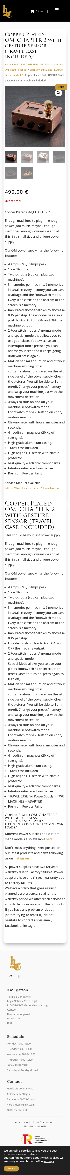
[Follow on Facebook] (19, 976)
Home (8, 64)
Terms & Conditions (19, 996)
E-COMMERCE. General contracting (27, 1005)
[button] (58, 92)
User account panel (18, 1014)
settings (49, 1161)
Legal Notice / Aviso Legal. (22, 1001)
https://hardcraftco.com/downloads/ (32, 488)
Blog (9, 1022)
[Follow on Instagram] (10, 976)
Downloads (13, 1018)
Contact (11, 1009)
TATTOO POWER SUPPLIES (28, 64)
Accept (11, 1168)
